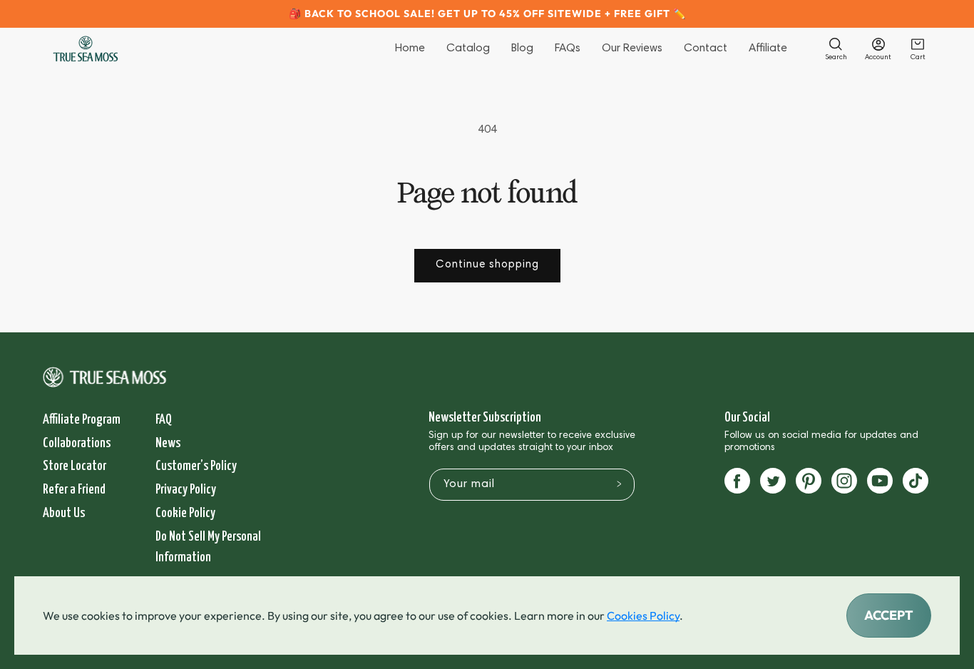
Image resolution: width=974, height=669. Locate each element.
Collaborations (77, 443)
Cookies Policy (643, 615)
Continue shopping (487, 265)
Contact (705, 48)
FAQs (567, 48)
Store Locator (74, 466)
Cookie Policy (185, 513)
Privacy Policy (185, 489)
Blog (522, 48)
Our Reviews (632, 48)
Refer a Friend (74, 489)
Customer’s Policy (196, 466)
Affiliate (768, 48)
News (167, 443)
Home (410, 48)
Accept (888, 615)
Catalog (468, 48)
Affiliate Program (82, 420)
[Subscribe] (619, 483)
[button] (835, 49)
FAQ (163, 420)
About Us (64, 513)
